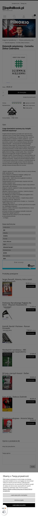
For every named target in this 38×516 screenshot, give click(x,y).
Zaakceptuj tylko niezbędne (19, 495)
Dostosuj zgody (19, 500)
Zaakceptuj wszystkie (19, 505)
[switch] (4, 512)
